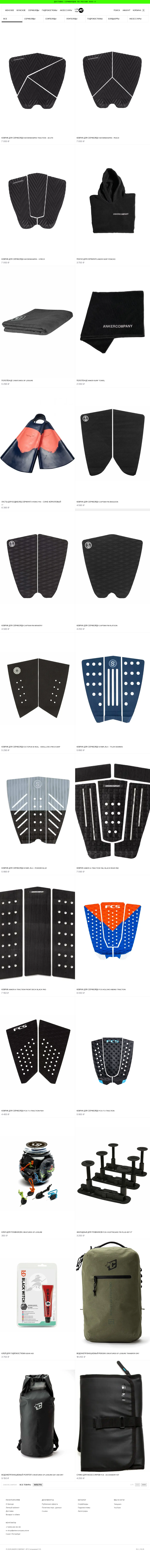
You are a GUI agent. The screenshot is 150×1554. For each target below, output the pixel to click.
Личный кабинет (12, 1508)
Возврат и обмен (13, 1515)
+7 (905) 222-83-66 (13, 1527)
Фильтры (38, 1485)
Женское (9, 10)
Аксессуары (66, 10)
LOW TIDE (77, 10)
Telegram (117, 1504)
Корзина (138, 10)
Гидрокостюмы (49, 10)
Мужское (21, 10)
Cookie (45, 1511)
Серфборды (33, 10)
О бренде (10, 1504)
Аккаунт (126, 10)
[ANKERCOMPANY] (81, 10)
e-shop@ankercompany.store (17, 1531)
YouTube (117, 1508)
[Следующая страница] (144, 1485)
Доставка (9, 1511)
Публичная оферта (50, 1504)
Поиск (117, 10)
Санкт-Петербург (13, 1534)
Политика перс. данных (52, 1508)
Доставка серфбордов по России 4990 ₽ (75, 2)
